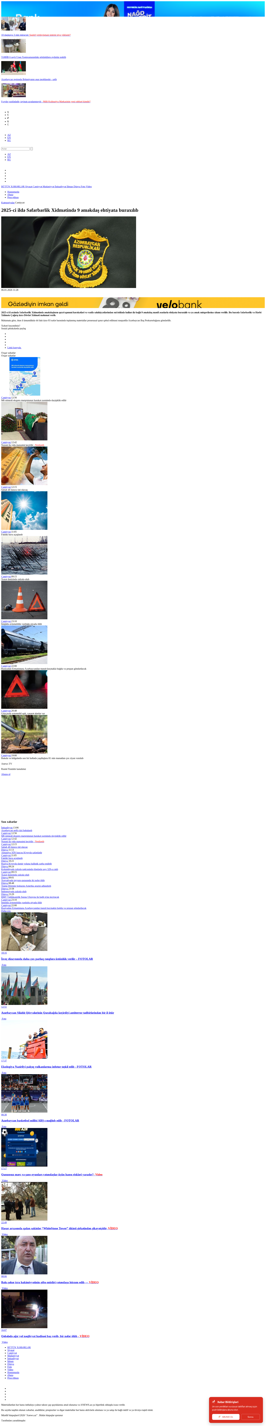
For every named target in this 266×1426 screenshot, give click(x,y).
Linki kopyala (14, 347)
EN (9, 137)
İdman (70, 186)
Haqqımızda (13, 191)
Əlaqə (10, 194)
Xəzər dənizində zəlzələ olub (15, 874)
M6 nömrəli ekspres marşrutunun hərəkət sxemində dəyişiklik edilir (33, 836)
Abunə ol (5, 774)
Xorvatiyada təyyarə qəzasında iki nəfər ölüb (23, 880)
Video (89, 186)
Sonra (250, 1417)
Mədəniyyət (49, 186)
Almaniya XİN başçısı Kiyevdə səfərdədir (21, 852)
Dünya (77, 186)
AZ (9, 135)
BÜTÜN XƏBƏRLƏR (13, 186)
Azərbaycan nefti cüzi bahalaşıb (16, 830)
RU (9, 140)
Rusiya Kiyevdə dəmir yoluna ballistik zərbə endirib (26, 863)
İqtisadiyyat (61, 186)
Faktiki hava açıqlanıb (12, 858)
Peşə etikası (13, 197)
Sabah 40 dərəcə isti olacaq (14, 847)
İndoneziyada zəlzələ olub (13, 891)
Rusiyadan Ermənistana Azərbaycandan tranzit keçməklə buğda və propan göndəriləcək (43, 908)
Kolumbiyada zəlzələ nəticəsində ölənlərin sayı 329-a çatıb (29, 869)
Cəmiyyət (38, 186)
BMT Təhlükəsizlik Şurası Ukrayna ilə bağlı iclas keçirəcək (30, 897)
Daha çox (6, 911)
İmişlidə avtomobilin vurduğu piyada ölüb (21, 902)
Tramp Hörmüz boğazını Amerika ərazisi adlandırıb (26, 886)
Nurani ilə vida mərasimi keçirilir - (22, 841)
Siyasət (29, 186)
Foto (83, 186)
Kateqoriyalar (8, 202)
